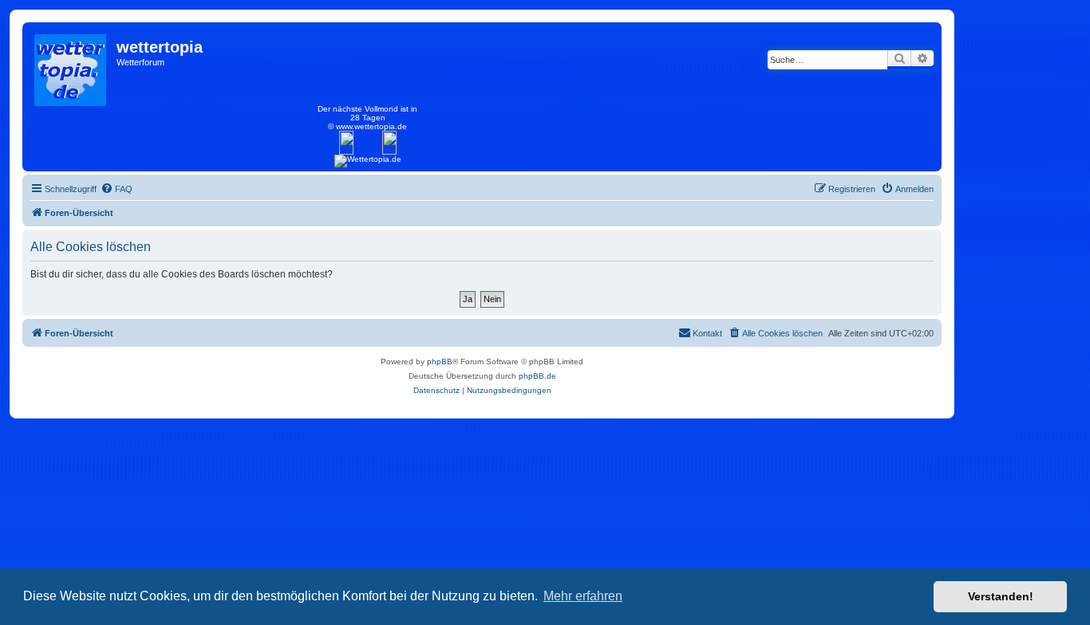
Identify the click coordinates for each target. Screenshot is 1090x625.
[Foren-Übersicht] (71, 66)
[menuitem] (116, 189)
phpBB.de (537, 375)
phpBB (439, 361)
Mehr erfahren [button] (582, 596)
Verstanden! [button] (1000, 596)
